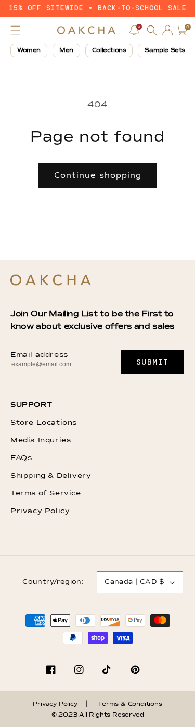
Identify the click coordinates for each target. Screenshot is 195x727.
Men (66, 50)
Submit (152, 362)
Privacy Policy (40, 511)
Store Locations (43, 422)
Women (29, 50)
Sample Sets (165, 50)
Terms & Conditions (130, 704)
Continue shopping (97, 176)
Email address (39, 355)
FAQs (21, 458)
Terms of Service (45, 493)
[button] (15, 30)
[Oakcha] (50, 280)
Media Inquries (40, 440)
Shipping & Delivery (50, 475)
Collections (109, 50)
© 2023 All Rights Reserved (97, 715)
